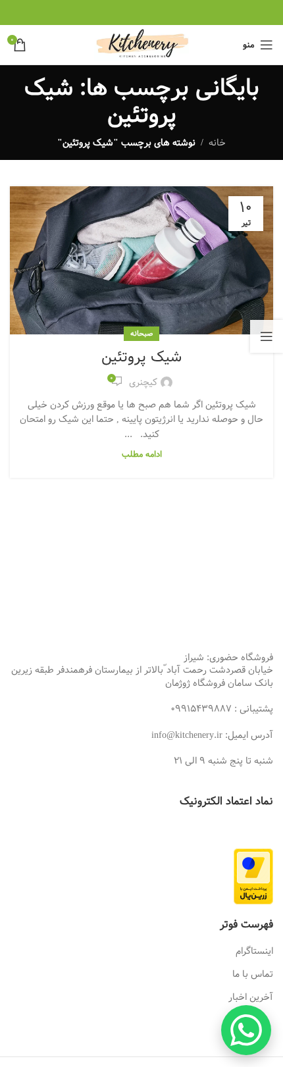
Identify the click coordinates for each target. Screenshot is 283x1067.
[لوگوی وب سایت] (142, 45)
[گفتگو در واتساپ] (246, 1030)
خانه (217, 143)
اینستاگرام (254, 951)
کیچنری (143, 382)
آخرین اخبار (250, 997)
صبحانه (141, 333)
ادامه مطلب (142, 454)
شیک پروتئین (141, 357)
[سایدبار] (266, 336)
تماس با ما (252, 974)
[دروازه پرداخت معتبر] (253, 876)
